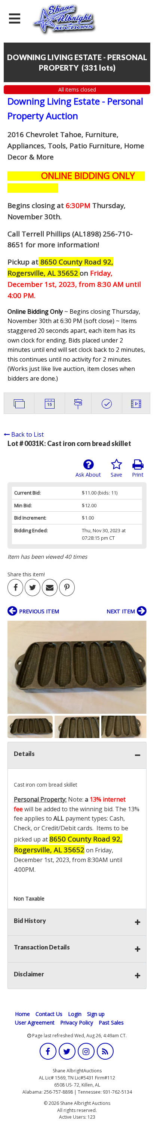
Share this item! (26, 574)
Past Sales (111, 1022)
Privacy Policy (76, 1022)
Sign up (96, 1013)
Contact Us (49, 1013)
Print (138, 474)
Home (22, 1013)
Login (74, 1013)
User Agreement (35, 1022)
